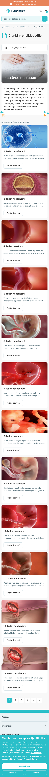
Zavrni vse (13, 773)
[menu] (4, 11)
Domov (7, 27)
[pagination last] (39, 700)
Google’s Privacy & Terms (26, 759)
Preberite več (13, 165)
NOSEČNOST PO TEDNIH (40, 27)
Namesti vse (24, 766)
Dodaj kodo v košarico (26, 4)
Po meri (36, 773)
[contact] (40, 10)
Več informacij (36, 753)
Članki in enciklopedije (21, 27)
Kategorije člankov (18, 47)
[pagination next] (33, 700)
